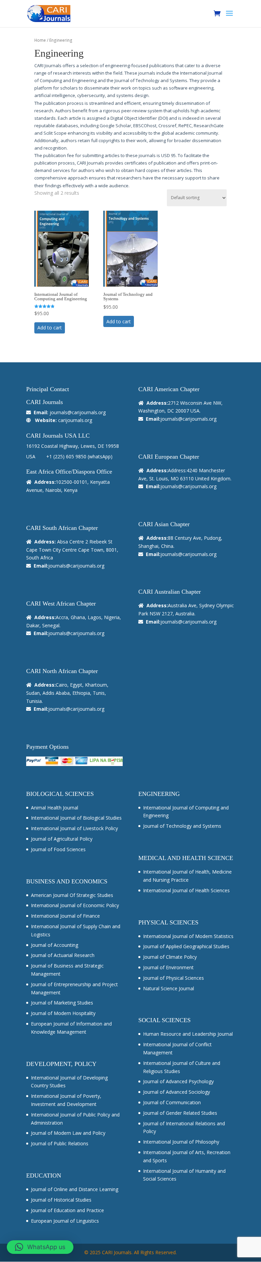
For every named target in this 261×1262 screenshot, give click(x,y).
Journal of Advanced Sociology (176, 1092)
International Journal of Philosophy (181, 1142)
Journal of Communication (172, 1102)
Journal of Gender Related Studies (180, 1113)
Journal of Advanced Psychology (178, 1081)
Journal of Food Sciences (58, 849)
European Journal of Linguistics (65, 1221)
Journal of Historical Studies (61, 1200)
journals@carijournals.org (78, 412)
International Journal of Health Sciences (186, 890)
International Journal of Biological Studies (76, 818)
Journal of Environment (168, 967)
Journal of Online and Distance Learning (74, 1189)
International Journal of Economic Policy (75, 905)
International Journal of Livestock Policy (74, 828)
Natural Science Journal (168, 988)
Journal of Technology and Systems (182, 826)
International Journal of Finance (65, 916)
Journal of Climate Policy (170, 957)
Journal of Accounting (54, 945)
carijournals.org (75, 420)
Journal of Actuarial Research (62, 955)
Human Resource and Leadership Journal (188, 1034)
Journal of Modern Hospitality (63, 1013)
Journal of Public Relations (59, 1143)
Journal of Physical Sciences (173, 978)
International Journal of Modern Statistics (188, 936)
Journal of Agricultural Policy (61, 839)
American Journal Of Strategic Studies (72, 895)
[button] (40, 1247)
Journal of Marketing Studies (62, 1002)
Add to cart (49, 327)
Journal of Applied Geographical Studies (186, 946)
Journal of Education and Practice (67, 1210)
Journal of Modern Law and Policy (68, 1133)
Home (40, 40)
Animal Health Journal (54, 807)
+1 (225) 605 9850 (66, 456)
